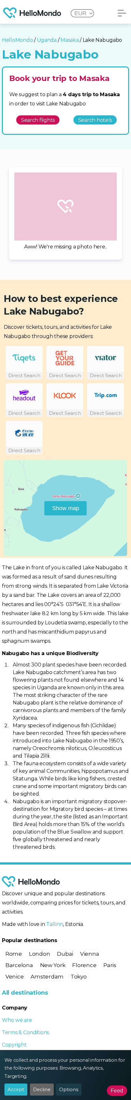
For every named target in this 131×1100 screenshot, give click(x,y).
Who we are (17, 1020)
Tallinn (54, 924)
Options (68, 1089)
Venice (14, 976)
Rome (13, 954)
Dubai (65, 954)
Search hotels (95, 120)
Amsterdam (47, 976)
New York (53, 965)
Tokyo (79, 976)
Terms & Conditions (25, 1032)
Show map (65, 508)
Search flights (38, 120)
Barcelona (19, 965)
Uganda (47, 40)
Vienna (89, 954)
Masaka (69, 40)
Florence (84, 965)
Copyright (14, 1045)
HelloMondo (17, 40)
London (39, 954)
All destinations (25, 992)
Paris (109, 965)
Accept (16, 1089)
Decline (42, 1089)
